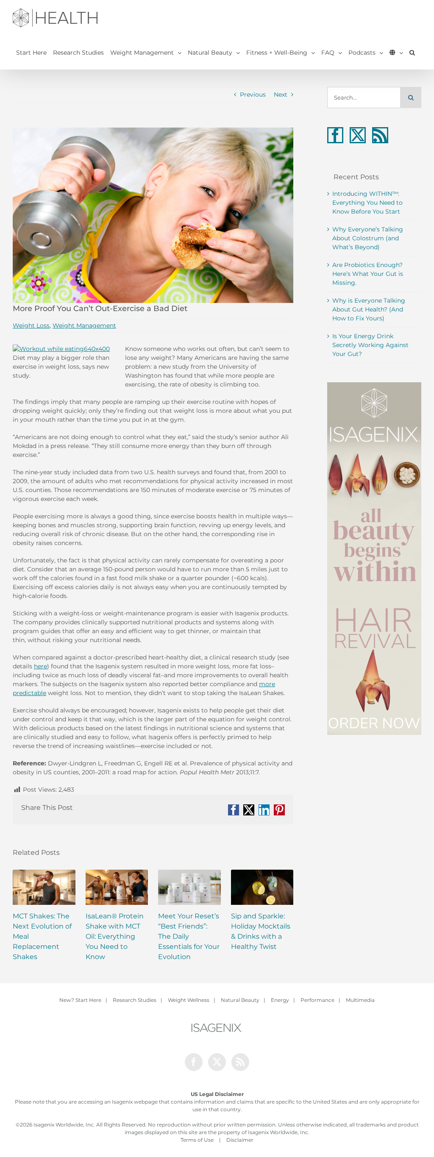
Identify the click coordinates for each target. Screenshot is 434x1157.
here (40, 666)
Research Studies (134, 1000)
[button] (412, 53)
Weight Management (84, 325)
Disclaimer (239, 1140)
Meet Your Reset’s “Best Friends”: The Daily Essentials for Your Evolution (189, 936)
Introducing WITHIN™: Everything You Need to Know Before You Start (367, 202)
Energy (280, 1000)
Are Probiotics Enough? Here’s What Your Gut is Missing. (367, 273)
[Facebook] (335, 135)
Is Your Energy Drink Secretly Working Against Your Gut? (370, 345)
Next (280, 94)
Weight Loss (31, 325)
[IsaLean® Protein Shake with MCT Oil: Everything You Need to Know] (117, 887)
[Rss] (380, 135)
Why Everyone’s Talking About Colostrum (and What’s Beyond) (367, 238)
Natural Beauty (240, 1000)
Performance (317, 1000)
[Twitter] (358, 135)
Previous (253, 94)
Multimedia (360, 1000)
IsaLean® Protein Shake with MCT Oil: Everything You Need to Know (115, 936)
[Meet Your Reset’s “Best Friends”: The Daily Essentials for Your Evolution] (189, 887)
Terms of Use (197, 1140)
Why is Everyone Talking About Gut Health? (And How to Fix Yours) (368, 309)
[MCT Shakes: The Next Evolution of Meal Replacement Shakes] (44, 887)
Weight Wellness (188, 1000)
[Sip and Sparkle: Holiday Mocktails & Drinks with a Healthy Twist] (262, 887)
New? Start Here (80, 1000)
